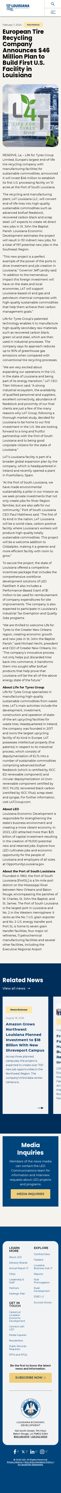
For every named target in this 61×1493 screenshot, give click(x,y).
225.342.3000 (39, 1436)
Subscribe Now (33, 1377)
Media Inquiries (30, 1194)
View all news (14, 988)
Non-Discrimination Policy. (39, 1462)
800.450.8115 (21, 1436)
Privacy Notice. (15, 1462)
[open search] (53, 4)
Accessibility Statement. (30, 1464)
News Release (33, 25)
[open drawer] (53, 12)
